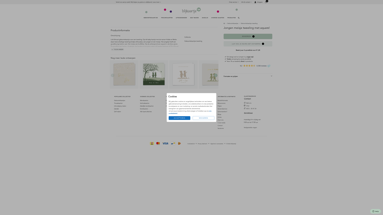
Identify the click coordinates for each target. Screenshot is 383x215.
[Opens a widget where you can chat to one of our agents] (375, 211)
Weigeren (203, 118)
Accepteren (179, 118)
